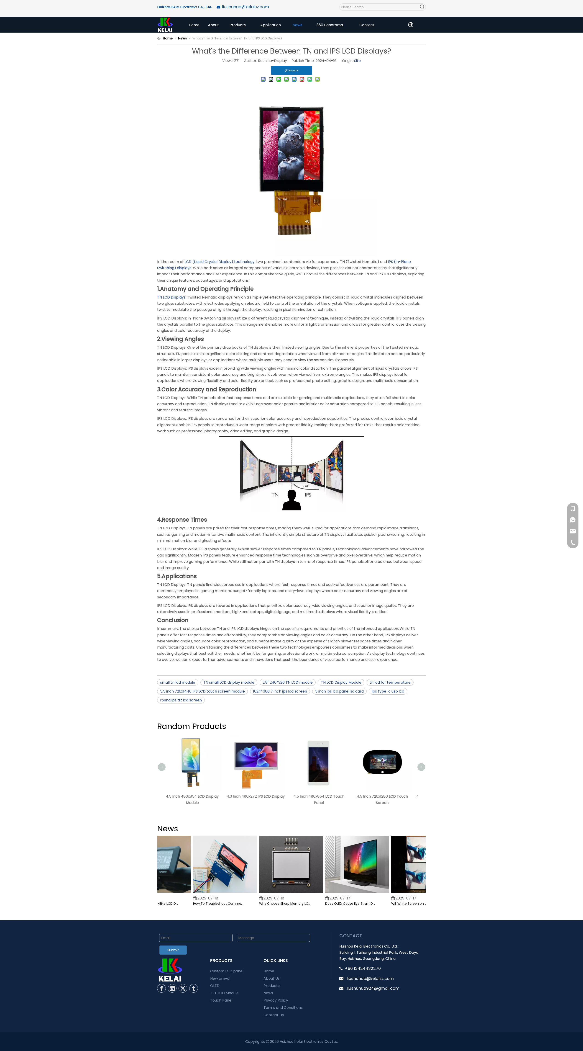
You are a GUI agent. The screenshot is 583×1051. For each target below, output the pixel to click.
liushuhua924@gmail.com (373, 988)
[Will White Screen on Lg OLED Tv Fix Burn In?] (412, 892)
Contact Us (273, 1015)
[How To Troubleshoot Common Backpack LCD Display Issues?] (214, 892)
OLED (215, 985)
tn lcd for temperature (390, 682)
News (268, 993)
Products (271, 985)
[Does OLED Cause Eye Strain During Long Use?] (346, 892)
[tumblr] (193, 988)
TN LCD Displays (171, 297)
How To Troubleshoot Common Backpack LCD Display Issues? (208, 903)
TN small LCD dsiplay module (228, 682)
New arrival (220, 978)
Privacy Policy (275, 1000)
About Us (271, 978)
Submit (173, 950)
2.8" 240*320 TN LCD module (288, 682)
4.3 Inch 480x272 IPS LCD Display (197, 796)
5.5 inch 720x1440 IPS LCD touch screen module (202, 691)
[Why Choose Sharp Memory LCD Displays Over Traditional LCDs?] (280, 892)
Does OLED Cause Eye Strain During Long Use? (340, 903)
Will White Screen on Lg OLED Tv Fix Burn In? (406, 903)
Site (357, 60)
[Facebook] (161, 988)
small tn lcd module (177, 682)
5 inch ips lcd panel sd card (339, 691)
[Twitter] (183, 988)
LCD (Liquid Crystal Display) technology (219, 261)
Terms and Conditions (283, 1007)
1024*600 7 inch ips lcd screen (280, 691)
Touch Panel (221, 1000)
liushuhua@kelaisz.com (370, 978)
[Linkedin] (172, 988)
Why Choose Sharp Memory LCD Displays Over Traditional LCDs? (274, 903)
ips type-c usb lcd (388, 691)
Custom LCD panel (226, 971)
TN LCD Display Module (341, 682)
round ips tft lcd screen (181, 700)
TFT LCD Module (224, 993)
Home (268, 971)
